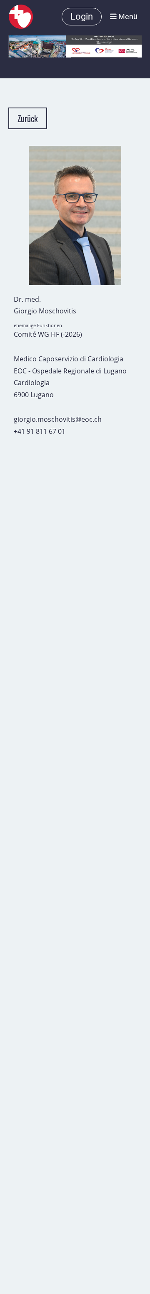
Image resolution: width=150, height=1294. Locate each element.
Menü (127, 16)
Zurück (28, 118)
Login (81, 16)
